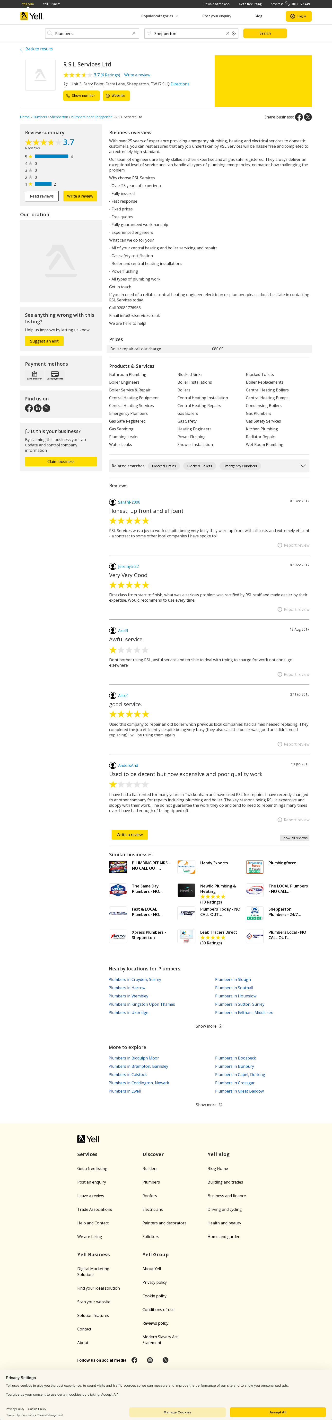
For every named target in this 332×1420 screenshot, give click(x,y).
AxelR (123, 630)
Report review (296, 545)
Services (87, 1154)
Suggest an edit (44, 341)
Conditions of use (158, 1309)
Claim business (61, 461)
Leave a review (90, 1195)
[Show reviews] (44, 142)
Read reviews (42, 196)
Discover (153, 1154)
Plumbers (151, 1182)
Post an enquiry (91, 1182)
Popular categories (157, 16)
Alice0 (123, 695)
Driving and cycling (225, 1209)
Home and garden (224, 1236)
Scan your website (93, 1301)
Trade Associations (94, 1209)
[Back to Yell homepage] (32, 16)
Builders (149, 1168)
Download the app (217, 4)
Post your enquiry (216, 16)
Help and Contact (93, 1223)
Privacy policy (154, 1282)
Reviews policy (155, 1323)
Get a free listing (250, 4)
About (82, 1342)
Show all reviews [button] (295, 838)
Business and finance (227, 1195)
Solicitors (150, 1236)
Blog (258, 16)
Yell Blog (219, 1154)
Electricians (152, 1209)
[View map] (61, 261)
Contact (84, 1329)
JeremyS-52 (128, 566)
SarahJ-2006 (129, 502)
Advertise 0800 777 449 (290, 4)
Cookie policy (154, 1296)
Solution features (93, 1315)
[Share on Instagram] (150, 1360)
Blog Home (218, 1168)
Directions (180, 84)
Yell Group (155, 1254)
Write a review (137, 75)
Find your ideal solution (98, 1288)
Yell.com (28, 4)
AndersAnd (128, 765)
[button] (134, 33)
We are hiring (89, 1236)
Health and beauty (224, 1223)
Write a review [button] (80, 196)
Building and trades (225, 1182)
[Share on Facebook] (299, 117)
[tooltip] (234, 33)
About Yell (151, 1268)
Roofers (149, 1195)
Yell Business (51, 4)
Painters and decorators (164, 1223)
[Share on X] (308, 117)
